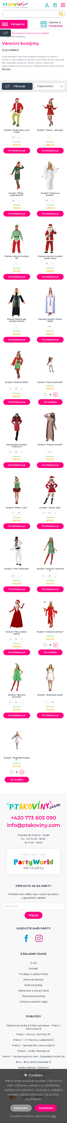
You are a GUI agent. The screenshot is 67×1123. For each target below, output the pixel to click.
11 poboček (56, 25)
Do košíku (50, 401)
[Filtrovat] (5, 33)
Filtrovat (19, 86)
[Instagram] (39, 938)
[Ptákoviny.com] (15, 5)
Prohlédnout (16, 150)
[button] (47, 5)
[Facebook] (26, 938)
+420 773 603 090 (33, 818)
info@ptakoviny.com (33, 825)
